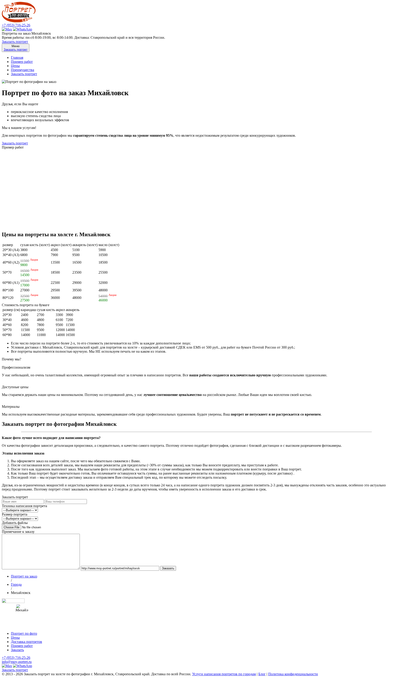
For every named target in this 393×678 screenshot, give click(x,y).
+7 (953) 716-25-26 (16, 25)
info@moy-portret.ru (17, 662)
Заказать (17, 650)
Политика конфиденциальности (293, 674)
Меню (16, 47)
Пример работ (22, 62)
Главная (17, 57)
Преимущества (22, 70)
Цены (15, 66)
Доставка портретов (26, 642)
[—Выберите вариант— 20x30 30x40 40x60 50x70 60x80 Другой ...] (20, 518)
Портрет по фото (24, 633)
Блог (262, 674)
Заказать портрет (15, 42)
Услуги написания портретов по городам (224, 674)
